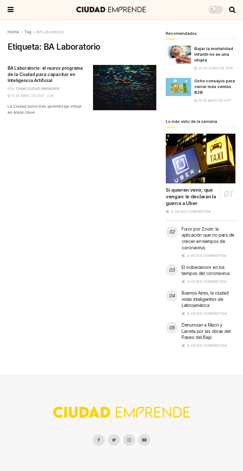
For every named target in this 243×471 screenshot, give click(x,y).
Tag (27, 31)
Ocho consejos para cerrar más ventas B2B (214, 86)
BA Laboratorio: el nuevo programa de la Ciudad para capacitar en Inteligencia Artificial (45, 74)
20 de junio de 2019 (215, 68)
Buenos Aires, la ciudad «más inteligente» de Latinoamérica (205, 299)
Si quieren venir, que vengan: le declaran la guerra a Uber (191, 196)
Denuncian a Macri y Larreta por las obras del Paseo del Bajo (206, 331)
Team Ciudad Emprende (37, 89)
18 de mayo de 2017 (214, 100)
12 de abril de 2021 (27, 96)
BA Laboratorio (50, 31)
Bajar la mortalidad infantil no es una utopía (213, 54)
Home (13, 31)
